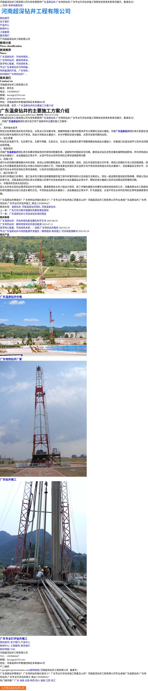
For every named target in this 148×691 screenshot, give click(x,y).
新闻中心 (4, 28)
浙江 (53, 680)
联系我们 (4, 35)
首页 (14, 105)
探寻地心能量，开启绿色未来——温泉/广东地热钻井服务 (29, 227)
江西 (48, 680)
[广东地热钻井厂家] (43, 355)
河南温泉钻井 (48, 207)
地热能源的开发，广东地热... (14, 70)
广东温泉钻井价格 (11, 296)
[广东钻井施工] (43, 476)
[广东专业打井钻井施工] (43, 635)
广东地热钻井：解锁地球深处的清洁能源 (21, 224)
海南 (22, 680)
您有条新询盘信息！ (14, 5)
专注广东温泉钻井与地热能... (14, 67)
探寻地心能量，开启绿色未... (14, 63)
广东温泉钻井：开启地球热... (14, 56)
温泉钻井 (16, 207)
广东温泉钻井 (49, 2)
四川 (37, 680)
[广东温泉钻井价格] (43, 293)
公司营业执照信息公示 (13, 688)
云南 (27, 680)
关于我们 (4, 21)
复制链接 (34, 670)
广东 (16, 680)
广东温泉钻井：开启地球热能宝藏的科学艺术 (23, 221)
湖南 (42, 680)
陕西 (32, 680)
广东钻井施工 (8, 479)
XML (13, 649)
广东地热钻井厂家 (11, 359)
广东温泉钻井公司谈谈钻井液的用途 (27, 214)
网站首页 (4, 18)
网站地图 (4, 649)
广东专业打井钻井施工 (13, 638)
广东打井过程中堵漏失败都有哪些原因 (29, 210)
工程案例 (4, 32)
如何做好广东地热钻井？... (13, 74)
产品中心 (4, 25)
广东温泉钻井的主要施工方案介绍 (36, 105)
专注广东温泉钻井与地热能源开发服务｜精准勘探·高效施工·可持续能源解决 (39, 231)
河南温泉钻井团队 (30, 207)
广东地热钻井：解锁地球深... (14, 60)
